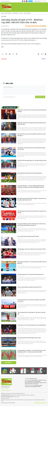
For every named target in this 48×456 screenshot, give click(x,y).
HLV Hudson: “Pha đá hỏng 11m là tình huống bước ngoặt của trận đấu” (31, 148)
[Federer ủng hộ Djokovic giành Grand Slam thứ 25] (8, 291)
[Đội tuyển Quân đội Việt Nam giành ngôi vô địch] (8, 342)
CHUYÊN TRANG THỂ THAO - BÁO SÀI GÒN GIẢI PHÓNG (6, 7)
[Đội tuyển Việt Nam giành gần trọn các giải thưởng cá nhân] (8, 165)
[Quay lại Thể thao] (2, 54)
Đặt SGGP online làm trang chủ (40, 402)
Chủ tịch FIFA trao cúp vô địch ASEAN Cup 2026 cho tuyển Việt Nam (31, 134)
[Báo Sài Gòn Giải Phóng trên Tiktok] (26, 1)
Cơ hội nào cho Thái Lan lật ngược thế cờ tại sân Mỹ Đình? (31, 325)
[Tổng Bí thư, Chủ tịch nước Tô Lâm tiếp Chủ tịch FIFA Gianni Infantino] (8, 114)
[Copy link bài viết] (13, 54)
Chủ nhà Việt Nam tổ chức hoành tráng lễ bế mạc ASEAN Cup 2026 (31, 300)
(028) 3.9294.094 (5, 388)
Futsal (21, 13)
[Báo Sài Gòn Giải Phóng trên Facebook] (22, 1)
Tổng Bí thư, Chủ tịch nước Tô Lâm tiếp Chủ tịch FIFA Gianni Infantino (31, 110)
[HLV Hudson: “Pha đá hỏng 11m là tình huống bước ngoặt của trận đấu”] (8, 152)
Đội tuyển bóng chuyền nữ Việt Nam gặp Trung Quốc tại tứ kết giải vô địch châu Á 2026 (31, 199)
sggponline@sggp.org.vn (6, 390)
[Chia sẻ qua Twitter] (45, 54)
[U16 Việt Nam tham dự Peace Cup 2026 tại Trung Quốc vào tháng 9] (8, 215)
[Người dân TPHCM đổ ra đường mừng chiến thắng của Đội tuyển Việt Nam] (8, 126)
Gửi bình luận (41, 96)
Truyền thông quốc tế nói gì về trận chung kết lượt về (30, 274)
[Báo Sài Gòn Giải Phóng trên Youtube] (24, 1)
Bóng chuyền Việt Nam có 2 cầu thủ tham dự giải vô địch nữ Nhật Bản (32, 262)
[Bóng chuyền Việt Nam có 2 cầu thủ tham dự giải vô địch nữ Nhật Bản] (8, 266)
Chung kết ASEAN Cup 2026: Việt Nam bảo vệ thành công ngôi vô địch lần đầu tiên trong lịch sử (31, 224)
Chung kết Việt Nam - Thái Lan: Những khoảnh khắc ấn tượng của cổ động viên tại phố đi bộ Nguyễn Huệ (30, 186)
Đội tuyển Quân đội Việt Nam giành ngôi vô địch (29, 337)
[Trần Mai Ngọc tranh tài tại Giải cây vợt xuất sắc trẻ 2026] (8, 253)
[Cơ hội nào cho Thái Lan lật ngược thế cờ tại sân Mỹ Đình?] (8, 329)
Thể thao (3, 16)
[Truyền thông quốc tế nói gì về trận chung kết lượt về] (8, 279)
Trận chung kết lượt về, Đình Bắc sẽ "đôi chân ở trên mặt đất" (31, 313)
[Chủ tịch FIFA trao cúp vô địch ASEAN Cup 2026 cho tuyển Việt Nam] (8, 138)
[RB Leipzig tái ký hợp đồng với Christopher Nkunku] (8, 177)
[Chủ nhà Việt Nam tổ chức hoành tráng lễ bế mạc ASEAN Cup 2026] (8, 304)
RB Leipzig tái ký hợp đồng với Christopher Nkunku (29, 173)
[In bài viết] (16, 54)
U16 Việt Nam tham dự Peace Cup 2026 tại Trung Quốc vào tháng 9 (31, 211)
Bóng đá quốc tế (16, 13)
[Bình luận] (6, 54)
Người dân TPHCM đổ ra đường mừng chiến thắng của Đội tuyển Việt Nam (31, 123)
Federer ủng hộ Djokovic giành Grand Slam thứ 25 (29, 287)
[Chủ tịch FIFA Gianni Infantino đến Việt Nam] (8, 241)
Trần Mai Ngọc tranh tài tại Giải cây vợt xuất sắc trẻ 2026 (31, 249)
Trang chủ (2, 13)
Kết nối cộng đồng (27, 13)
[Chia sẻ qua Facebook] (41, 54)
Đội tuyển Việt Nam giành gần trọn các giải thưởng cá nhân (31, 160)
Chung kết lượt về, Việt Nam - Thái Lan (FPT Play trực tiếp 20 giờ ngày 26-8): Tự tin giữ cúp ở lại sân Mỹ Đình (31, 351)
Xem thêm (8, 362)
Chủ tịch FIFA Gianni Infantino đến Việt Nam (28, 236)
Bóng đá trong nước (8, 13)
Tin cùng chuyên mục (10, 107)
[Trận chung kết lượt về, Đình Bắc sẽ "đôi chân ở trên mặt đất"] (8, 317)
